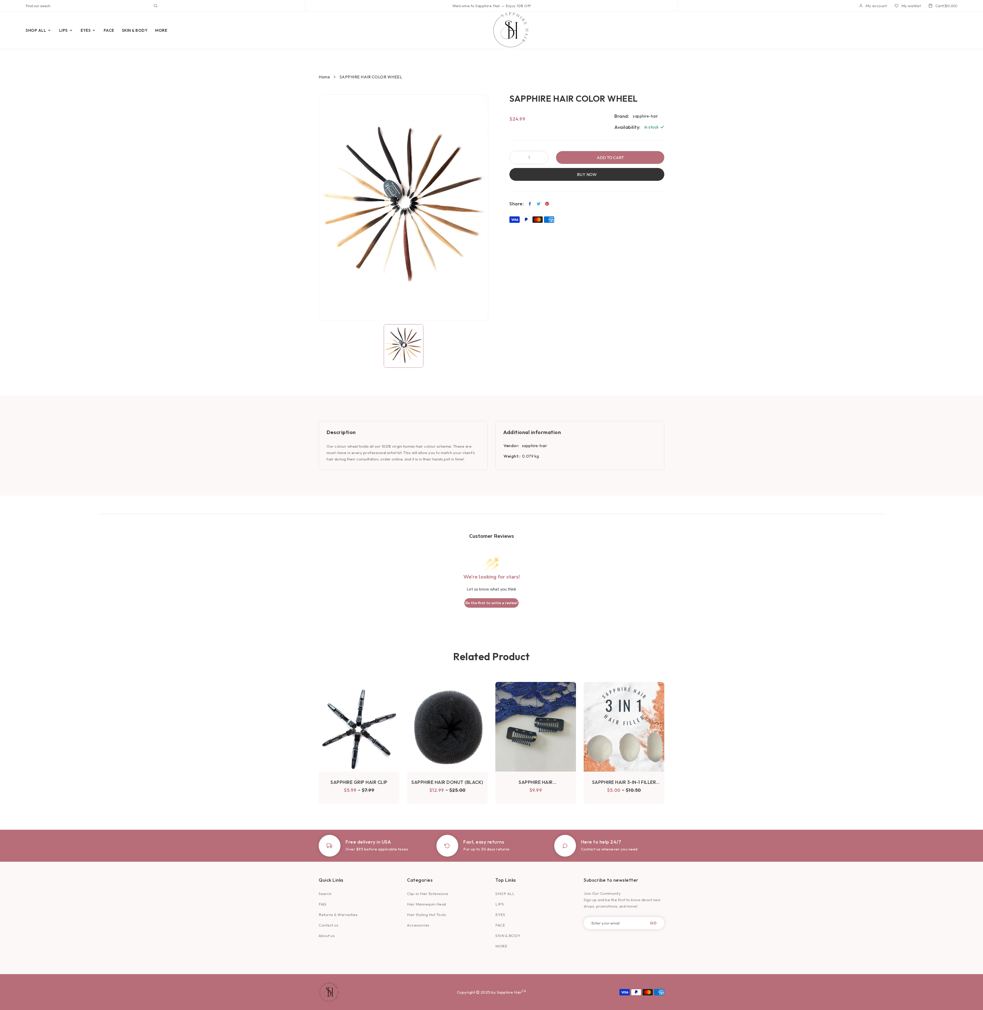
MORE (501, 946)
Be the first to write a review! (491, 603)
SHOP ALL (505, 893)
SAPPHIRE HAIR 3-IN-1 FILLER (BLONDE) (624, 782)
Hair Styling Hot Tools (426, 914)
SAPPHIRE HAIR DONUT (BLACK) (447, 782)
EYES (500, 914)
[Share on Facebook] (530, 204)
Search (325, 893)
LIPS (499, 904)
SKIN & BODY (507, 935)
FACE (500, 925)
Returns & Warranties (338, 914)
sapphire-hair (534, 445)
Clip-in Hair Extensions (427, 893)
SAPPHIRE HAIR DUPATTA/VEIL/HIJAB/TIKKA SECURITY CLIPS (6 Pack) (536, 782)
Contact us (328, 925)
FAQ (322, 904)
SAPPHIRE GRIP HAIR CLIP (359, 782)
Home (324, 77)
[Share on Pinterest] (547, 204)
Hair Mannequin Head (426, 904)
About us (327, 935)
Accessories (418, 925)
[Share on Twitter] (538, 204)
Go (653, 923)
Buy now (587, 174)
